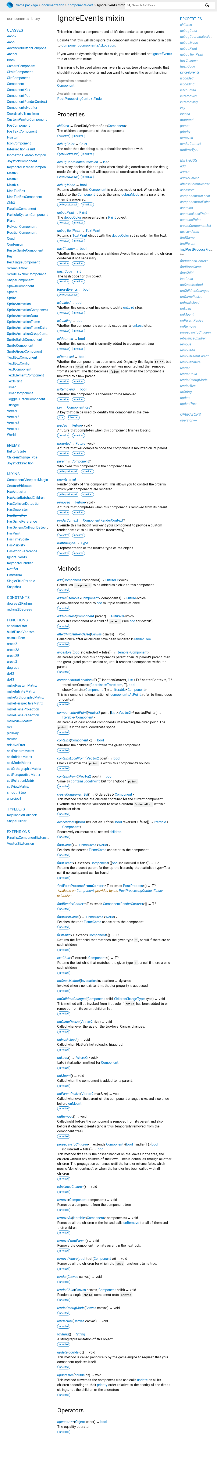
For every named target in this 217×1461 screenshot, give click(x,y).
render (62, 1277)
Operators (190, 414)
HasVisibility (16, 545)
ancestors (64, 652)
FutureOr (111, 580)
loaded (62, 425)
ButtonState (16, 451)
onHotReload (67, 1040)
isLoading (64, 321)
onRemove (65, 1116)
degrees (13, 668)
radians (12, 739)
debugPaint (65, 213)
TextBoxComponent (22, 357)
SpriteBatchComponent (24, 340)
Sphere (12, 292)
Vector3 (13, 423)
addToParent (66, 616)
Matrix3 (12, 179)
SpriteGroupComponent (24, 351)
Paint (83, 213)
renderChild (65, 1290)
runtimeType (66, 543)
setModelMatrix (19, 763)
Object (80, 1422)
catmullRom (16, 638)
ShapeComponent (20, 280)
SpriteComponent (20, 346)
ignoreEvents (162, 54)
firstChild (64, 935)
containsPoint (67, 776)
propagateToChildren (72, 1144)
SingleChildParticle (21, 581)
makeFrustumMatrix (22, 685)
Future (77, 425)
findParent (64, 863)
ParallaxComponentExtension (29, 838)
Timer (11, 387)
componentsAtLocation (74, 680)
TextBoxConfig (18, 363)
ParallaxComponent (21, 209)
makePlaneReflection (23, 715)
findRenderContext (71, 904)
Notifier (12, 569)
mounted (64, 443)
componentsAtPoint (125, 695)
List (131, 680)
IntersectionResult (21, 149)
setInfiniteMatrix (19, 757)
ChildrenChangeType (129, 999)
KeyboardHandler (20, 563)
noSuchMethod (68, 981)
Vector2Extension (20, 844)
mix (9, 727)
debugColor (65, 144)
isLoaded (64, 303)
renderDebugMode (71, 1308)
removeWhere (67, 1259)
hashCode (64, 271)
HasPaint (14, 533)
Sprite (11, 298)
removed (63, 502)
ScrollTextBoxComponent (26, 274)
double (73, 1352)
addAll (62, 598)
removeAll (64, 1218)
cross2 (12, 644)
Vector (12, 411)
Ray (10, 256)
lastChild (63, 958)
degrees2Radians (20, 603)
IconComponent (19, 143)
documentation (53, 5)
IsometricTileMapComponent (29, 155)
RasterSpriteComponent (25, 250)
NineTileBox (16, 191)
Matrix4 (12, 185)
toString (63, 1334)
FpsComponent (18, 125)
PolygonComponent (22, 227)
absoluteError (17, 626)
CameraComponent (21, 66)
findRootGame (68, 917)
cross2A (13, 650)
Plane (11, 221)
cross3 (12, 662)
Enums (13, 445)
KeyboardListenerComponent (29, 167)
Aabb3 (12, 42)
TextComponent (19, 369)
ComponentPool (19, 96)
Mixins (13, 474)
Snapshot (14, 587)
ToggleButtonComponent (26, 399)
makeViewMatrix (19, 721)
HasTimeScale (18, 539)
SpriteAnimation (19, 304)
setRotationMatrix (21, 781)
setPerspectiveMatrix (23, 775)
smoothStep (16, 793)
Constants (18, 597)
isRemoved (65, 357)
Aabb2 (12, 36)
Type (84, 543)
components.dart (80, 5)
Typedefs (16, 809)
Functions (17, 620)
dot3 (10, 679)
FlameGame (87, 845)
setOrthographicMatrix (24, 769)
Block (11, 60)
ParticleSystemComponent (27, 215)
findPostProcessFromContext (81, 886)
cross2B (13, 656)
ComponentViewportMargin (27, 480)
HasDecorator (17, 510)
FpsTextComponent (22, 131)
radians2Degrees (19, 609)
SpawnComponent (20, 286)
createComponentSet (72, 794)
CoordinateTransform (106, 685)
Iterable (73, 598)
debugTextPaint (68, 231)
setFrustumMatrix (20, 751)
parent (62, 461)
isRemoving (66, 389)
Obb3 (11, 203)
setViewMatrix (18, 787)
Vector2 (94, 713)
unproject (14, 798)
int (105, 162)
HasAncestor (16, 492)
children (63, 126)
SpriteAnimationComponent (27, 310)
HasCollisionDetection (23, 504)
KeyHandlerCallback (22, 815)
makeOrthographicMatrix (25, 697)
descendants (66, 822)
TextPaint (92, 231)
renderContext (67, 520)
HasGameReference (22, 521)
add (60, 580)
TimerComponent (20, 393)
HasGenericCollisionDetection (29, 527)
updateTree (65, 1375)
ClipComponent (18, 78)
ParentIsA (14, 575)
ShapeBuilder (16, 821)
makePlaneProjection (23, 709)
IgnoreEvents (17, 557)
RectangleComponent (23, 262)
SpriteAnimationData (22, 316)
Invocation (89, 981)
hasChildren (66, 249)
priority (62, 479)
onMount (64, 1076)
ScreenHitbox (17, 268)
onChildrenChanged (71, 999)
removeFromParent (71, 1241)
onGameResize (68, 1022)
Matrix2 (12, 173)
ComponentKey (78, 407)
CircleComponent (20, 72)
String (80, 1334)
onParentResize (68, 1094)
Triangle (13, 405)
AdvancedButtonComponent (28, 48)
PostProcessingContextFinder (80, 99)
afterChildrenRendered (73, 634)
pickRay (13, 733)
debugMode (66, 185)
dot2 (10, 674)
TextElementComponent (25, 375)
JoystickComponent (22, 161)
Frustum (13, 137)
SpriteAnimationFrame (23, 322)
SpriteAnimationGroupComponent (32, 334)
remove (62, 1200)
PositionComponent (22, 233)
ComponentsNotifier (22, 108)
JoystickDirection (20, 463)
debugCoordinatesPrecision (77, 162)
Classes (15, 30)
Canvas (96, 634)
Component (66, 85)
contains (63, 740)
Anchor (12, 54)
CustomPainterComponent (27, 119)
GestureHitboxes (19, 486)
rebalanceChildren (70, 1187)
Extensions (18, 831)
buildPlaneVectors (21, 632)
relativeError (16, 745)
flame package (27, 5)
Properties (191, 19)
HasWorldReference (22, 551)
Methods (188, 160)
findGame (64, 845)
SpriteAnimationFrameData (27, 328)
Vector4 (13, 429)
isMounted (65, 339)
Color (83, 144)
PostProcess (133, 886)
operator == (65, 1422)
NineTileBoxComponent (24, 197)
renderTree (142, 639)
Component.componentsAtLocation (88, 45)
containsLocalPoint (71, 758)
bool (83, 185)
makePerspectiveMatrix (25, 703)
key (59, 407)
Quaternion (15, 244)
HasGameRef (17, 515)
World (102, 845)
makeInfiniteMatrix (21, 691)
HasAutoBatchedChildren (26, 498)
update (62, 1352)
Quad (11, 238)
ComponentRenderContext (103, 520)
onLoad (128, 307)
